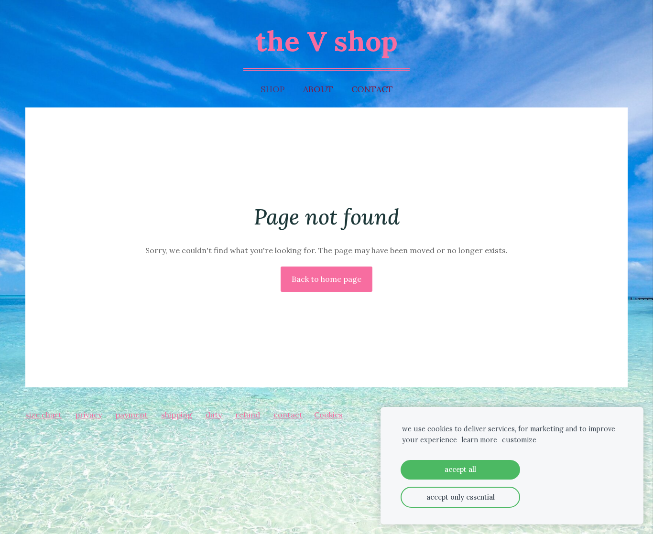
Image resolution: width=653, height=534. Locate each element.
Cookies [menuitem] (328, 414)
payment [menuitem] (131, 414)
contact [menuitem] (372, 89)
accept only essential (460, 497)
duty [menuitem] (214, 414)
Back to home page (326, 279)
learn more (479, 440)
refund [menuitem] (247, 414)
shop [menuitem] (273, 89)
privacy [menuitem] (88, 414)
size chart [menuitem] (43, 414)
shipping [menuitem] (176, 414)
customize (519, 440)
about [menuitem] (318, 89)
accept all (460, 469)
